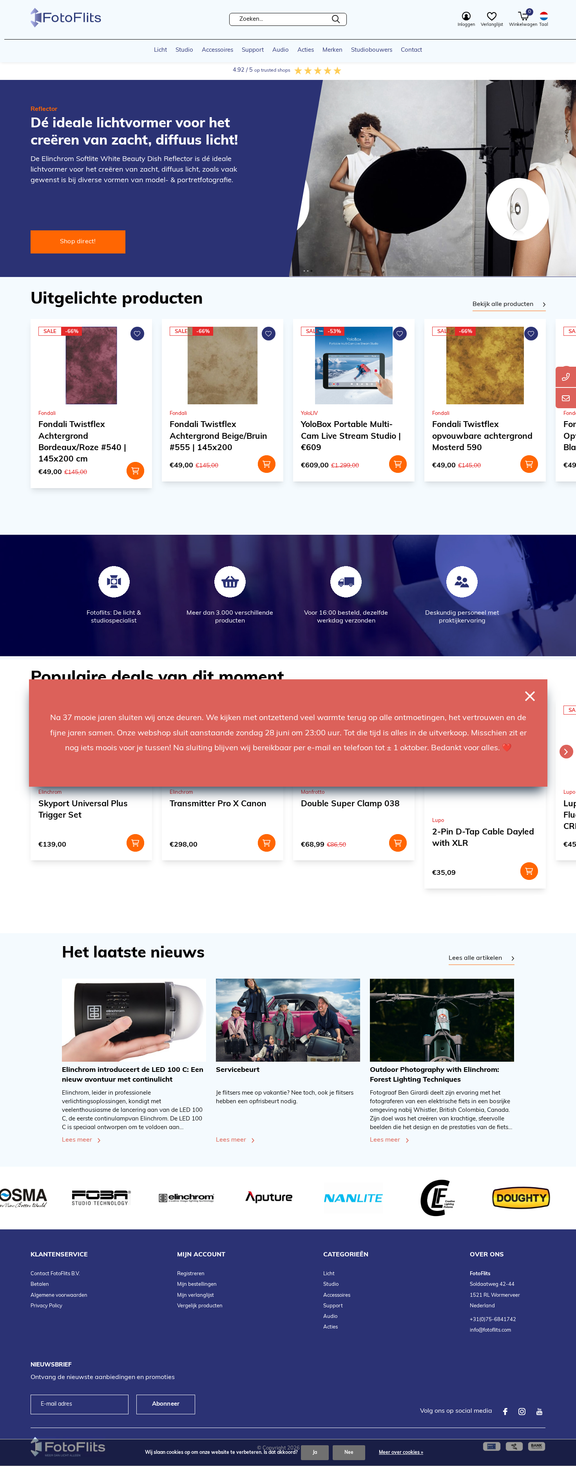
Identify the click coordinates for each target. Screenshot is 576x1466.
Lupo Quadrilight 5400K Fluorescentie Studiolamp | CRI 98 (484, 815)
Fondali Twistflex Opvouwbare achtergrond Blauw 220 (483, 436)
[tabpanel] (509, 305)
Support (253, 50)
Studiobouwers (371, 50)
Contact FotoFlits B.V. (55, 1273)
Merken (332, 50)
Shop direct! (78, 242)
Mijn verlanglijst (195, 1295)
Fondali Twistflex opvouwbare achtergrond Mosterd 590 (351, 436)
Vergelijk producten (200, 1306)
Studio (184, 50)
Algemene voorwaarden (59, 1295)
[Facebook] (505, 1411)
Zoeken (336, 19)
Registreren (191, 1273)
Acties (305, 50)
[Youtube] (539, 1411)
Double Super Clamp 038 (219, 804)
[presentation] (566, 751)
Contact (411, 50)
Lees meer (77, 1140)
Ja (315, 1452)
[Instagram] (521, 1411)
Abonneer (166, 1404)
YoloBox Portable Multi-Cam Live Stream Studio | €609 (220, 436)
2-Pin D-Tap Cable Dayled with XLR (352, 838)
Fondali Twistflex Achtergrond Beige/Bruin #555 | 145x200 (87, 436)
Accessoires (217, 50)
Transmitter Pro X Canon (86, 804)
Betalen (40, 1284)
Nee (348, 1452)
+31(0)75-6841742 (493, 1319)
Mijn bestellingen (197, 1284)
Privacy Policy (46, 1306)
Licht (160, 50)
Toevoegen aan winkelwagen (135, 464)
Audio (280, 50)
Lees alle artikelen (475, 958)
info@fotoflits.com (490, 1330)
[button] (304, 271)
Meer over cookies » (401, 1452)
